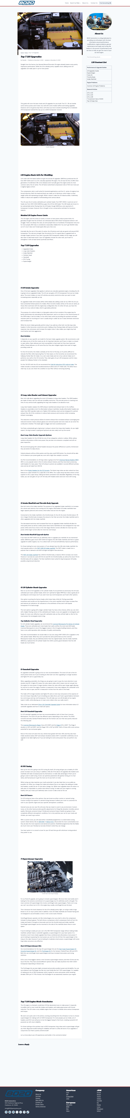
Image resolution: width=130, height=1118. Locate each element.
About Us (38, 1094)
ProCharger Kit (46, 951)
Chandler (24, 60)
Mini (67, 1109)
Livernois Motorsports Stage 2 (32, 725)
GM (67, 1094)
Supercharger (91, 73)
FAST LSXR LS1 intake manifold (46, 548)
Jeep (67, 1098)
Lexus (98, 1107)
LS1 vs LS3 (90, 95)
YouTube (38, 1096)
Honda (99, 1092)
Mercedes (69, 1105)
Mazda (99, 1105)
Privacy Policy (40, 1104)
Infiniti (99, 1111)
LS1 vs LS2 (90, 93)
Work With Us (40, 1100)
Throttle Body (91, 77)
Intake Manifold (91, 79)
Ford (67, 1092)
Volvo (67, 1111)
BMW (67, 1107)
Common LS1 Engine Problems (96, 86)
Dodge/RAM (69, 1096)
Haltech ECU (50, 822)
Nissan (99, 1094)
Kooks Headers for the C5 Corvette (39, 470)
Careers (38, 1098)
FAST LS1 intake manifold (30, 555)
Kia (98, 1103)
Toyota (99, 1096)
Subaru (99, 1098)
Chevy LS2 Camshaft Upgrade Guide (49, 704)
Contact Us (94, 3)
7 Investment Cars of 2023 (95, 99)
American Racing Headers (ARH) (68, 460)
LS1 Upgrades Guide (93, 71)
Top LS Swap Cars (92, 101)
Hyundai (99, 1101)
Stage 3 (58, 725)
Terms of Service (41, 1106)
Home (67, 3)
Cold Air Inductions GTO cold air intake (62, 364)
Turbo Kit (89, 75)
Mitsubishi (100, 1109)
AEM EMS (41, 822)
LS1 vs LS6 (90, 97)
